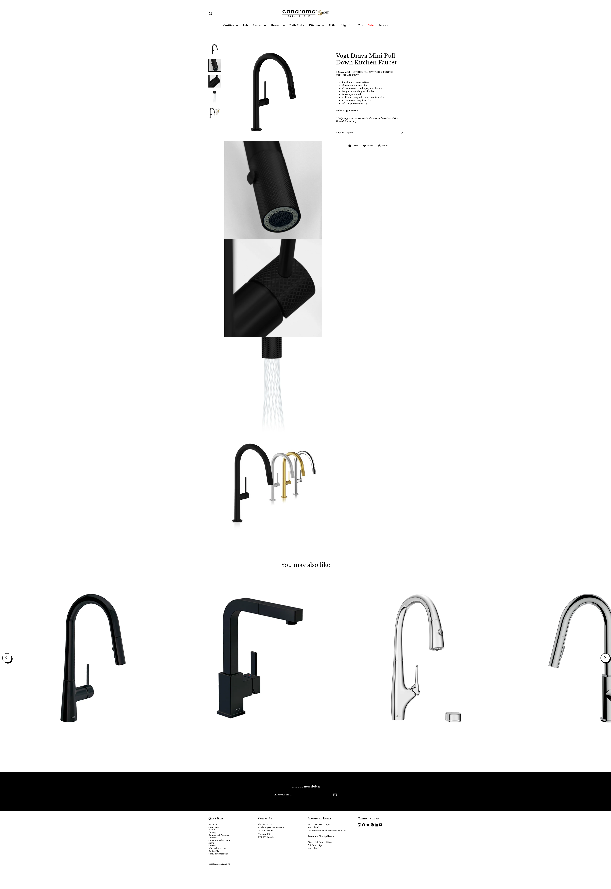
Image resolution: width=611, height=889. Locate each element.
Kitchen (315, 25)
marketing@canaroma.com (271, 827)
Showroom (213, 827)
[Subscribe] (334, 795)
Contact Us (213, 851)
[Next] (605, 658)
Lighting (347, 25)
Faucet (258, 25)
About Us (212, 824)
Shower (275, 25)
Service (383, 25)
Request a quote (345, 133)
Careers (212, 846)
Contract (212, 838)
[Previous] (7, 658)
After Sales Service (217, 848)
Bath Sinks (296, 25)
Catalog (212, 832)
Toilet (333, 25)
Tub (245, 25)
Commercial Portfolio (218, 835)
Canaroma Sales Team (219, 840)
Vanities (229, 25)
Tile (360, 25)
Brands (211, 830)
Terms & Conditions (218, 854)
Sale (371, 25)
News (211, 843)
